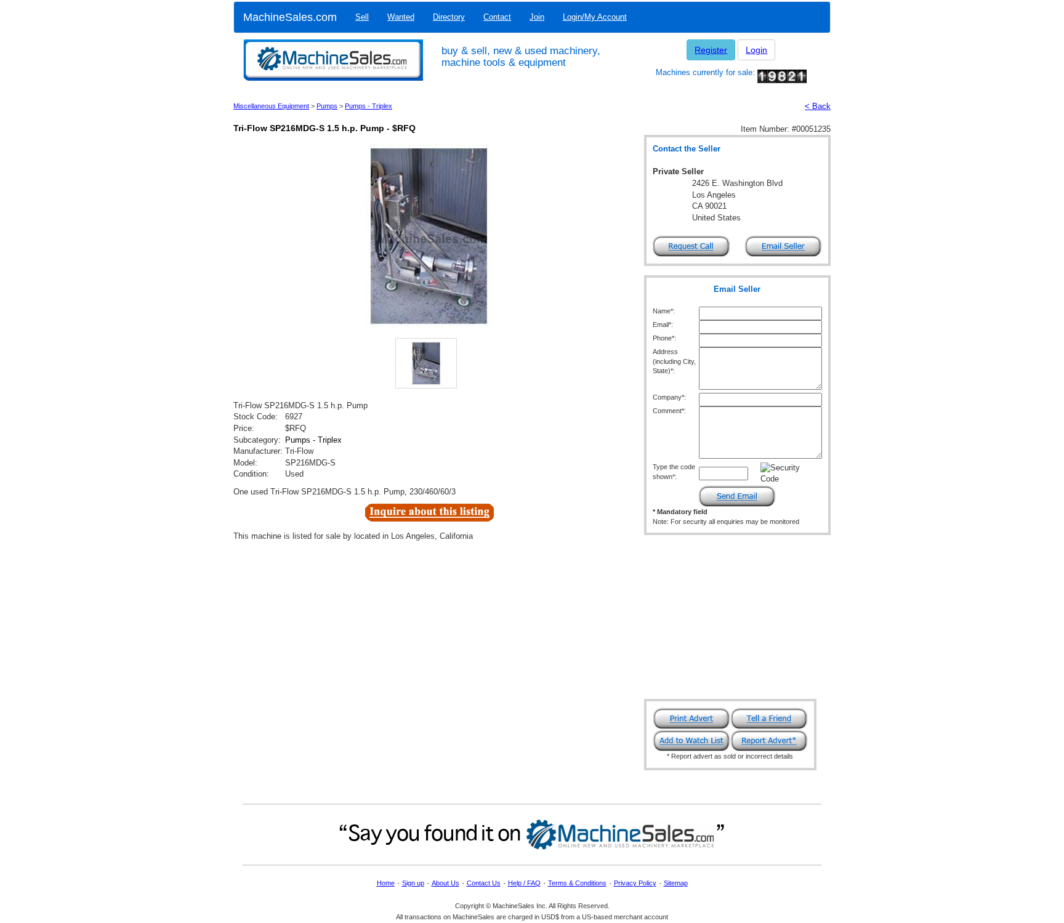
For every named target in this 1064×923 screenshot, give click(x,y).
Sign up (413, 883)
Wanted (400, 17)
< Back (818, 106)
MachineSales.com (290, 17)
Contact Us (484, 883)
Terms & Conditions (577, 883)
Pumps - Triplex (368, 106)
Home (386, 883)
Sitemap (676, 883)
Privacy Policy (635, 883)
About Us (445, 883)
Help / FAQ (524, 883)
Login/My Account (595, 17)
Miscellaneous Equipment (271, 106)
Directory (449, 17)
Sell (362, 17)
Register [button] (711, 50)
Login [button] (756, 50)
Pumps (326, 106)
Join (537, 17)
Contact (497, 17)
